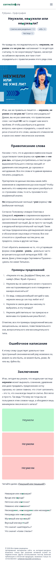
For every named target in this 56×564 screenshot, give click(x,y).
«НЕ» (42, 29)
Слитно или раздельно (23, 29)
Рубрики (6, 13)
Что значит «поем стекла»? (18, 531)
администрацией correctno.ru (29, 559)
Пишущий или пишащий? (31, 483)
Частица (28, 33)
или (18, 493)
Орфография (19, 13)
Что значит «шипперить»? (18, 527)
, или (28, 510)
